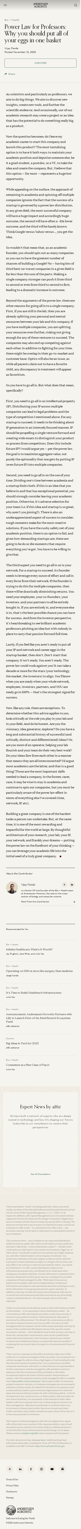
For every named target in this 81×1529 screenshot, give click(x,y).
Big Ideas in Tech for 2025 (22, 1043)
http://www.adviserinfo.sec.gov (50, 1446)
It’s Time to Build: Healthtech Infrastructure (33, 992)
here (43, 1440)
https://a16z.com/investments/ (25, 1381)
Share (11, 74)
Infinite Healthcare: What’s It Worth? (29, 949)
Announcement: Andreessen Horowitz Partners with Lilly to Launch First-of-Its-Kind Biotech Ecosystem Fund (39, 1017)
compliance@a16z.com (31, 1433)
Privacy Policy (12, 1485)
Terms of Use (12, 1479)
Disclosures (11, 1491)
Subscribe (40, 63)
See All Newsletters (40, 1174)
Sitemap (10, 1497)
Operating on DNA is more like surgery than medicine (39, 971)
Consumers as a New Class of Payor (28, 1065)
